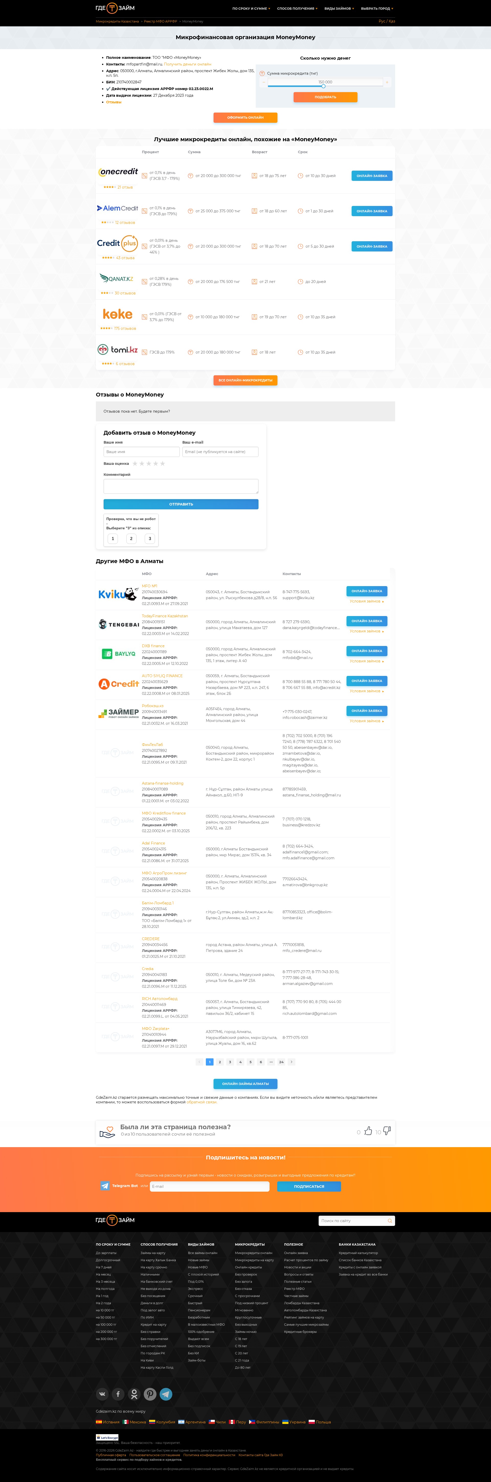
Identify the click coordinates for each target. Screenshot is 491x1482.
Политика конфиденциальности (209, 1455)
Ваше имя (113, 442)
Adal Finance (153, 843)
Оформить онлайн (245, 117)
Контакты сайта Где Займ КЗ (261, 1455)
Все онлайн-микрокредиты (245, 380)
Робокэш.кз (152, 706)
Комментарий (117, 474)
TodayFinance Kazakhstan (165, 616)
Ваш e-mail (192, 442)
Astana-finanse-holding (163, 783)
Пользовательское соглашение (154, 1455)
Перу (241, 1422)
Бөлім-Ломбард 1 (158, 903)
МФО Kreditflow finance (164, 813)
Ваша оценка (116, 463)
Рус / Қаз (387, 21)
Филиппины (267, 1422)
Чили (221, 1422)
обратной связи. (202, 1102)
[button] (264, 82)
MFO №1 (149, 586)
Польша (323, 1422)
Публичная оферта (111, 1455)
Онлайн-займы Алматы (245, 1084)
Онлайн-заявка (372, 176)
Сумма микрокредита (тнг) (292, 73)
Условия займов (365, 601)
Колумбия (165, 1422)
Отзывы (113, 102)
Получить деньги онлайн (187, 64)
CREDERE (151, 939)
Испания (111, 1422)
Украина (297, 1422)
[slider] (325, 82)
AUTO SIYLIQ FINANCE (162, 676)
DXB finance (153, 646)
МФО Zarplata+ (156, 1028)
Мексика (138, 1422)
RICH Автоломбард (159, 998)
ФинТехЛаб (152, 744)
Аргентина (195, 1422)
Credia (147, 969)
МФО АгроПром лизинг (164, 873)
